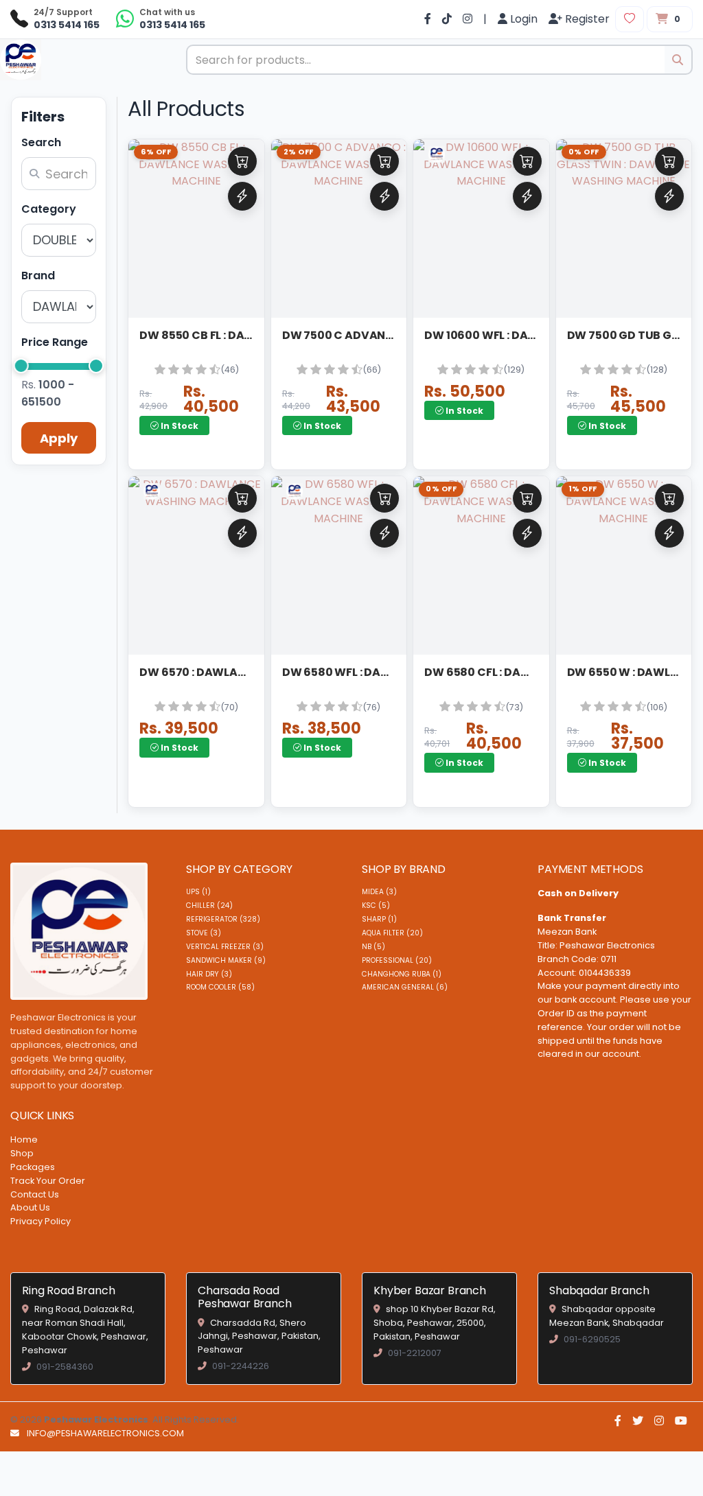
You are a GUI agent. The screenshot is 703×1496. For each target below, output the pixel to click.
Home (24, 1139)
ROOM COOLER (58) (220, 987)
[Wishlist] (629, 19)
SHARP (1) (379, 919)
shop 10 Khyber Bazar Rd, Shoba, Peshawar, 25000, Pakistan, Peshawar (434, 1322)
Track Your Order (47, 1181)
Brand (38, 275)
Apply (59, 438)
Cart (242, 161)
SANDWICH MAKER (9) (226, 960)
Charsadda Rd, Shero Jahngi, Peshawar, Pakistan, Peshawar (259, 1336)
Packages (32, 1167)
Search (41, 142)
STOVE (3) (203, 933)
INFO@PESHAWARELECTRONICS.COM (105, 1433)
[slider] (21, 365)
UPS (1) (198, 892)
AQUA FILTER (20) (392, 933)
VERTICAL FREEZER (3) (225, 947)
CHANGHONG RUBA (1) (401, 974)
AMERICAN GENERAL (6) (405, 987)
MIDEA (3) (379, 892)
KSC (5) (376, 905)
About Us (30, 1207)
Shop (22, 1153)
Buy (242, 196)
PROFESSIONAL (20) (397, 960)
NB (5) (373, 947)
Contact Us (34, 1194)
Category (48, 209)
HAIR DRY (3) (209, 974)
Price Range (54, 342)
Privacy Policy (40, 1221)
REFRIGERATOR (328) (223, 919)
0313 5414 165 (67, 25)
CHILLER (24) (209, 905)
